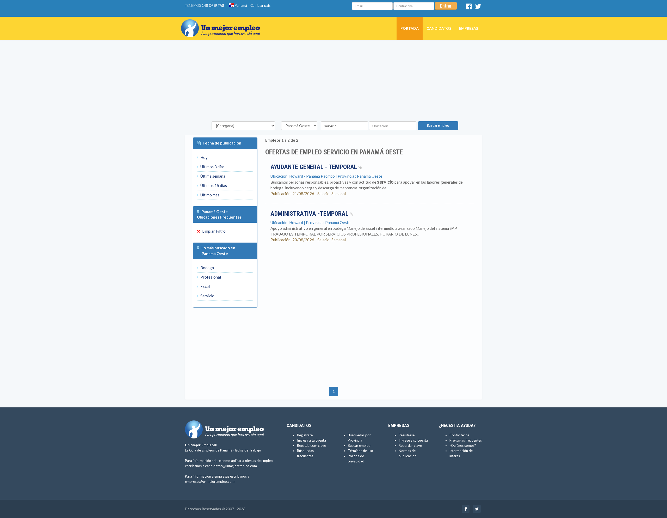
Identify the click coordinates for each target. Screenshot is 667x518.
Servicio (207, 295)
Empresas (468, 28)
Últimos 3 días (212, 166)
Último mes (209, 194)
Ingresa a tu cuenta (311, 440)
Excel (205, 286)
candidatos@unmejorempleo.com (231, 466)
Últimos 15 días (213, 185)
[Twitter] (478, 7)
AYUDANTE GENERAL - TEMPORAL (314, 167)
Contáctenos (459, 435)
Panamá (240, 5)
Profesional (210, 277)
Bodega (207, 267)
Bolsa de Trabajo (248, 450)
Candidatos (439, 28)
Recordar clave (410, 445)
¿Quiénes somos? (462, 445)
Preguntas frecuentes (465, 440)
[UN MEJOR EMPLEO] (222, 23)
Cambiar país (260, 5)
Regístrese (407, 435)
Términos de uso (360, 451)
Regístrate (305, 435)
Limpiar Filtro (213, 231)
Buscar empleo (438, 125)
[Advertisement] (333, 82)
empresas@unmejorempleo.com (209, 481)
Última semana (212, 176)
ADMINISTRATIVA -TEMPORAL (310, 213)
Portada (409, 28)
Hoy (204, 157)
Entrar (446, 6)
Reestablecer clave (311, 445)
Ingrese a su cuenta (413, 440)
